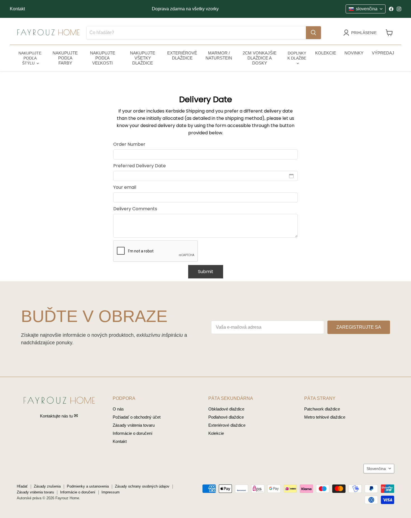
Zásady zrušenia (47, 486)
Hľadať (22, 486)
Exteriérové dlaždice (226, 425)
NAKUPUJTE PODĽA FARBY (65, 58)
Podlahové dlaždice (226, 417)
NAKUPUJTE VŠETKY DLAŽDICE (142, 58)
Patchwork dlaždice (322, 409)
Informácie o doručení (132, 433)
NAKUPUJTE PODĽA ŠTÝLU (29, 58)
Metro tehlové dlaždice (324, 417)
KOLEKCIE (325, 53)
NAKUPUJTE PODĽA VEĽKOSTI (102, 58)
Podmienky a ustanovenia (88, 486)
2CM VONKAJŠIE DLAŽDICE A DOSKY (260, 58)
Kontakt (17, 8)
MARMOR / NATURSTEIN (219, 55)
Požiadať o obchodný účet (136, 417)
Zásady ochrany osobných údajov (142, 486)
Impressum (110, 492)
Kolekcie (216, 433)
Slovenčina (376, 468)
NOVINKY (353, 53)
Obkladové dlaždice (226, 409)
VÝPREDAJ (383, 53)
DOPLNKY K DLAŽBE (296, 55)
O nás (118, 409)
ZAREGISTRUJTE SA (358, 327)
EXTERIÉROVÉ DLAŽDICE (182, 55)
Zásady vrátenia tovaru (134, 425)
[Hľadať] (313, 32)
